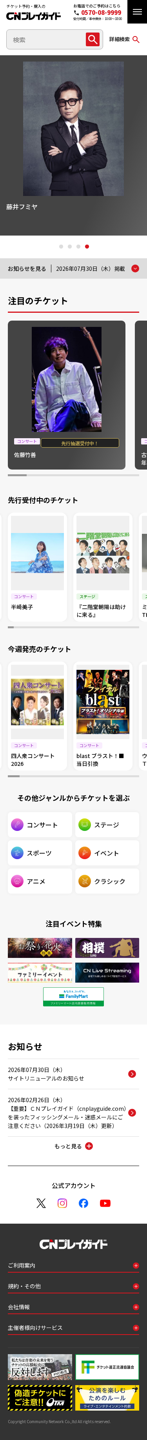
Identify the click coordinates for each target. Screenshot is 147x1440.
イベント (106, 853)
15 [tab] (91, 628)
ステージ (106, 824)
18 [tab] (108, 628)
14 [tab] (85, 628)
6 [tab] (111, 476)
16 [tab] (97, 628)
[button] (137, 12)
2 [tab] (69, 247)
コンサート (42, 824)
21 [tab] (125, 628)
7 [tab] (129, 476)
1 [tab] (61, 247)
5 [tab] (92, 476)
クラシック (109, 881)
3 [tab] (78, 247)
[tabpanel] (73, 145)
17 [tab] (102, 628)
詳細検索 (119, 39)
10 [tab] (62, 628)
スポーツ (39, 853)
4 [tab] (87, 247)
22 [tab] (131, 628)
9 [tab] (57, 628)
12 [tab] (73, 628)
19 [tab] (113, 628)
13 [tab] (79, 628)
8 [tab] (51, 628)
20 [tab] (119, 628)
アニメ (36, 881)
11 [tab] (68, 628)
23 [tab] (136, 628)
